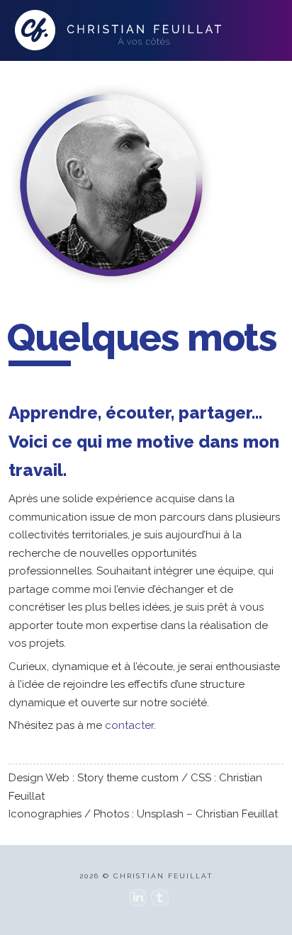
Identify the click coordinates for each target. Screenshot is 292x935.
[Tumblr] (160, 898)
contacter (129, 725)
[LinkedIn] (138, 898)
